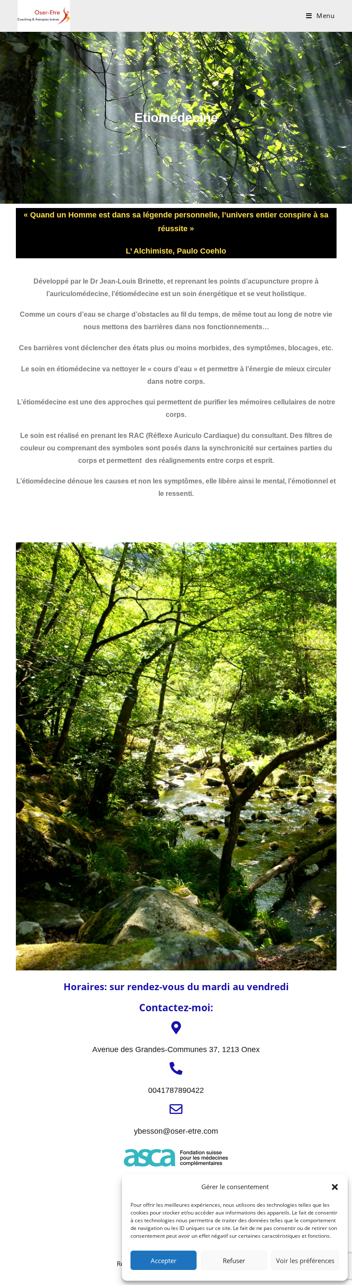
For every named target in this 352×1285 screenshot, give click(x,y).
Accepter (163, 1260)
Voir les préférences (305, 1260)
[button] (335, 1187)
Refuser (234, 1260)
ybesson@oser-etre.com (176, 1131)
